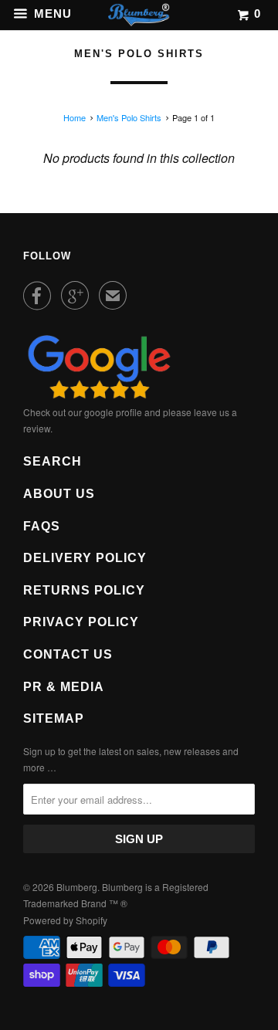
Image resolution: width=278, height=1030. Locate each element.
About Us (59, 493)
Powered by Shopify (65, 920)
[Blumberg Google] (99, 394)
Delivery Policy (85, 557)
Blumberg (76, 886)
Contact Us (68, 654)
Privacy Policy (81, 622)
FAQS (41, 526)
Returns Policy (84, 590)
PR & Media (63, 686)
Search (52, 461)
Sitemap (53, 718)
